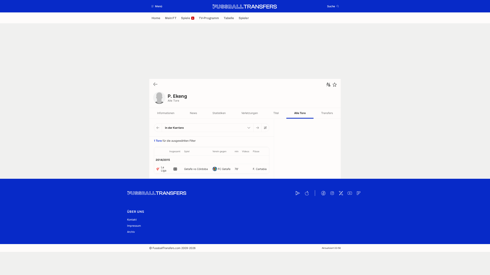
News (193, 113)
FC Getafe (224, 169)
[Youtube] (350, 193)
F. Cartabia (260, 169)
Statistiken (219, 113)
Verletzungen (249, 113)
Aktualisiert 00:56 (331, 248)
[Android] (298, 193)
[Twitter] (341, 193)
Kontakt (132, 219)
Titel (276, 113)
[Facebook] (323, 193)
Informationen (165, 113)
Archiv (131, 231)
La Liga (163, 169)
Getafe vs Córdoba (196, 169)
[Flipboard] (358, 193)
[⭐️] (334, 84)
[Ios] (307, 193)
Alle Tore (300, 113)
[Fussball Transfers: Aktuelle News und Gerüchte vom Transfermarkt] (244, 6)
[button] (156, 6)
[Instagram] (332, 193)
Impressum (134, 225)
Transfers (327, 113)
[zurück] (155, 84)
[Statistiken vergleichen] (328, 84)
